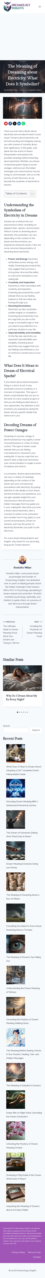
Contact (37, 1257)
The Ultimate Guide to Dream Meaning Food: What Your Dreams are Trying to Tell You (11, 632)
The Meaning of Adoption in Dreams (23, 1085)
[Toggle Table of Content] (31, 194)
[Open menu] (39, 7)
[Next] (37, 687)
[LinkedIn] (19, 123)
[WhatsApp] (23, 123)
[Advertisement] (22, 37)
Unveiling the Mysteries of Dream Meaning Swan (34, 629)
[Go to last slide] (7, 687)
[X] (14, 123)
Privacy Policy (18, 1252)
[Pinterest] (6, 123)
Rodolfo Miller (12, 90)
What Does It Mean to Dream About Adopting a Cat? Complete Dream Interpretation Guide (23, 770)
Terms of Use (34, 1252)
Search (6, 726)
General (22, 61)
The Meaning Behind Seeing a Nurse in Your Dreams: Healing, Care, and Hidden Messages (23, 1054)
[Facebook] (10, 123)
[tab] (17, 712)
